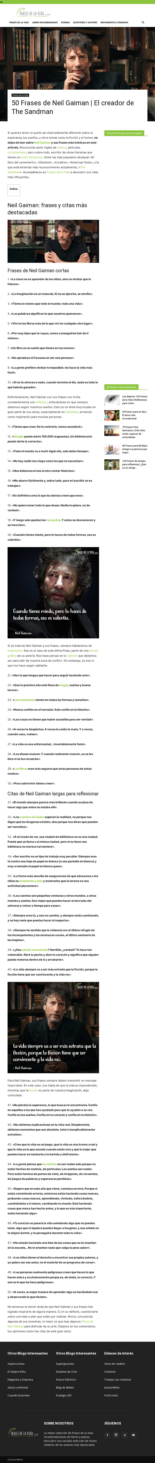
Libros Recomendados (45, 22)
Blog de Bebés (65, 1387)
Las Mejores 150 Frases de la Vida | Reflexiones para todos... (134, 400)
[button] (142, 22)
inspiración (15, 650)
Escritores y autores (85, 22)
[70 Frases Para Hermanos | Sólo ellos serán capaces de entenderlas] (111, 430)
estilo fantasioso (31, 157)
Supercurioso (16, 1363)
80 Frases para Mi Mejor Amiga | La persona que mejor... (134, 449)
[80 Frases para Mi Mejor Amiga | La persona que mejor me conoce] (111, 449)
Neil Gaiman (42, 142)
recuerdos (53, 520)
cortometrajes (17, 152)
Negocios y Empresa (20, 1379)
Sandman (72, 412)
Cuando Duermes (19, 1395)
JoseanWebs (112, 1387)
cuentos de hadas (32, 817)
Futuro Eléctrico (66, 1379)
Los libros (20, 768)
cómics (62, 147)
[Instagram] (116, 1435)
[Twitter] (125, 1435)
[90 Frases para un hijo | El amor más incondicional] (111, 415)
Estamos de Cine (66, 1371)
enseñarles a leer (31, 881)
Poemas (65, 22)
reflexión (41, 402)
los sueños (49, 1164)
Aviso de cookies (114, 1363)
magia (63, 685)
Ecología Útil (63, 1395)
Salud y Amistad (18, 1387)
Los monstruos (24, 700)
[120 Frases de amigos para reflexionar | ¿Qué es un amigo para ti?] (111, 464)
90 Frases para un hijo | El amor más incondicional (134, 415)
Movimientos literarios (114, 22)
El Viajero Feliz (17, 1371)
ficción (33, 1090)
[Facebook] (107, 1435)
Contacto (109, 1371)
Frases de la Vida (58, 172)
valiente (72, 655)
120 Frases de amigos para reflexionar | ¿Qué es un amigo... (134, 464)
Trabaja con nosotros (117, 1379)
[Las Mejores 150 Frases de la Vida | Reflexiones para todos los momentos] (111, 400)
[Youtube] (133, 1435)
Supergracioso (65, 1363)
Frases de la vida (19, 22)
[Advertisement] (125, 259)
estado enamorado (35, 950)
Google (19, 436)
